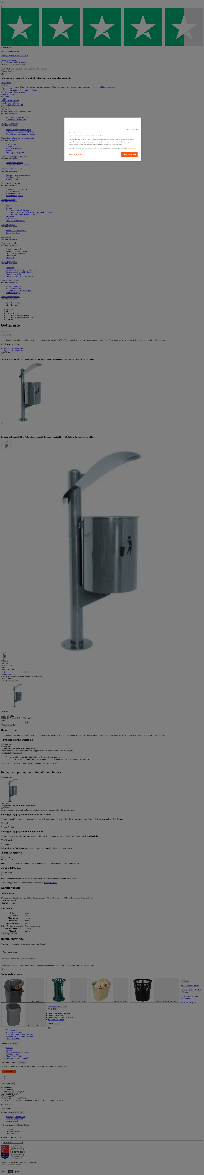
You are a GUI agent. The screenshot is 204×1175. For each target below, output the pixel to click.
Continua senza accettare (132, 129)
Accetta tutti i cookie (129, 154)
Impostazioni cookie (76, 154)
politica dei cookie (130, 148)
